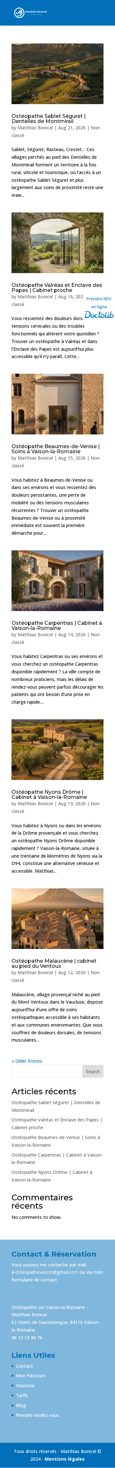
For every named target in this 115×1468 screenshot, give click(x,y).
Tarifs (22, 1395)
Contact (24, 1366)
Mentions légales (65, 1459)
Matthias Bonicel (35, 128)
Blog (21, 1405)
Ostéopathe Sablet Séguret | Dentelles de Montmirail (49, 118)
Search (93, 1071)
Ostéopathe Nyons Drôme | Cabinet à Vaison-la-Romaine (49, 794)
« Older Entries (27, 1061)
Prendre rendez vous (37, 1415)
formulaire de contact (34, 1280)
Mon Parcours (30, 1375)
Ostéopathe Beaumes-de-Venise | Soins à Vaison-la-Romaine (56, 449)
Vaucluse (25, 1385)
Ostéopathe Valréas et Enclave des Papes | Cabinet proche (57, 287)
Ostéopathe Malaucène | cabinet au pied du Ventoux (54, 963)
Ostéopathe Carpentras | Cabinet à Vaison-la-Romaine (57, 625)
